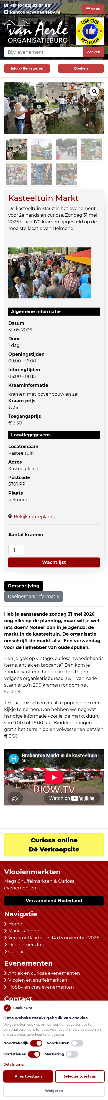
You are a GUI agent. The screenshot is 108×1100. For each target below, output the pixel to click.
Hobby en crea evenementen (41, 987)
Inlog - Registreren (27, 68)
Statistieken (14, 1054)
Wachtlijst (54, 562)
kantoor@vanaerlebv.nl (35, 12)
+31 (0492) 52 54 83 (30, 5)
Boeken (81, 68)
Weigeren (54, 1090)
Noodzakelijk (16, 1043)
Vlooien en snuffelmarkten (37, 980)
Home (15, 924)
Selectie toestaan (79, 1076)
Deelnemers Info (26, 944)
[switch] (36, 1043)
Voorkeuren (58, 1043)
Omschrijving (23, 586)
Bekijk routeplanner (36, 516)
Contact (17, 951)
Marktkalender (24, 930)
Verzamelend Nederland (54, 900)
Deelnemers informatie (33, 596)
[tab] (23, 586)
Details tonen (15, 1064)
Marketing (54, 1054)
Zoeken (93, 52)
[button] (94, 91)
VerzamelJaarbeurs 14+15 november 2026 (53, 937)
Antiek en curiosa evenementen (44, 973)
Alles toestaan (28, 1076)
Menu (95, 9)
